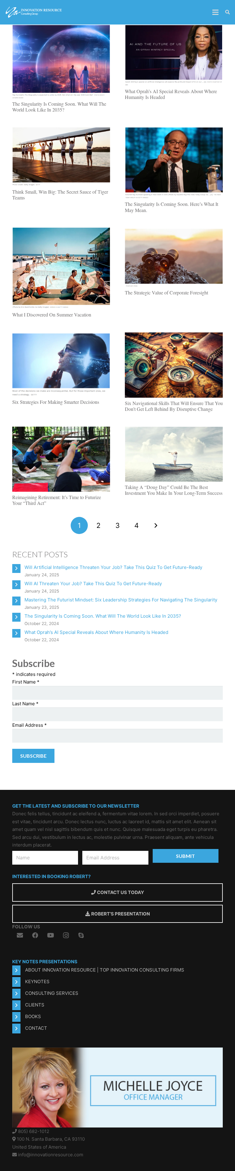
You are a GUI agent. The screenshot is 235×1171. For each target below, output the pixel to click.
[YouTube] (50, 935)
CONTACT (36, 1028)
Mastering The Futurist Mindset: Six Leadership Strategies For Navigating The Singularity (120, 600)
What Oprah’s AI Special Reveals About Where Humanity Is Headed (171, 94)
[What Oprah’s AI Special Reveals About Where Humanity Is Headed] (174, 28)
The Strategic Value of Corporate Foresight (166, 292)
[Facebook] (35, 935)
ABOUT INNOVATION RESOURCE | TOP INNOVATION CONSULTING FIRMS (104, 970)
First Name (25, 682)
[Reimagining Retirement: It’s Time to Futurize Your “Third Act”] (61, 430)
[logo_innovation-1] (34, 12)
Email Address (29, 725)
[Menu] (215, 12)
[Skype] (81, 935)
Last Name (25, 704)
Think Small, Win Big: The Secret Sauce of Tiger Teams (60, 194)
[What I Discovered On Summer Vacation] (61, 231)
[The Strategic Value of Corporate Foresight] (174, 231)
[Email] (20, 935)
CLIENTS (34, 1005)
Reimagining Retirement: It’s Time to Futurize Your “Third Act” (56, 500)
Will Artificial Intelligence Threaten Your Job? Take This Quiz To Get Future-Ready (113, 567)
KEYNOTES (37, 981)
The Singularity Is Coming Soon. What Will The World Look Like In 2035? (59, 106)
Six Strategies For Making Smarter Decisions (55, 402)
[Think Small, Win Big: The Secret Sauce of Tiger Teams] (61, 131)
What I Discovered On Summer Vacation (51, 314)
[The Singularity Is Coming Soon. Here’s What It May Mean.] (174, 131)
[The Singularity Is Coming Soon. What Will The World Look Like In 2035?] (61, 28)
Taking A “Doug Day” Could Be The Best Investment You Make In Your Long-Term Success (173, 490)
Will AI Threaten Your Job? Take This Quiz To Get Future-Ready (93, 583)
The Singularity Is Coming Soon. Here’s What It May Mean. (171, 207)
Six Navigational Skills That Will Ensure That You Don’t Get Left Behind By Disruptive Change (174, 406)
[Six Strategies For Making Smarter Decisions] (61, 336)
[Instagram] (65, 935)
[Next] (155, 525)
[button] (227, 12)
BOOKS (33, 1016)
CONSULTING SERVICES (51, 993)
